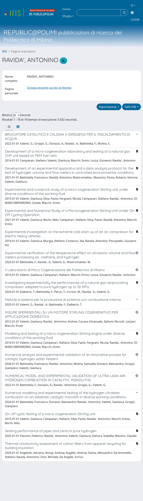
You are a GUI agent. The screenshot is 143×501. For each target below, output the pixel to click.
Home (66, 9)
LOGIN (135, 20)
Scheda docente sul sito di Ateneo (49, 88)
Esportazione (108, 107)
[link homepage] (12, 12)
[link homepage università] (42, 12)
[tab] (9, 126)
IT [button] (132, 6)
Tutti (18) (130, 107)
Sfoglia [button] (67, 16)
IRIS (4, 51)
